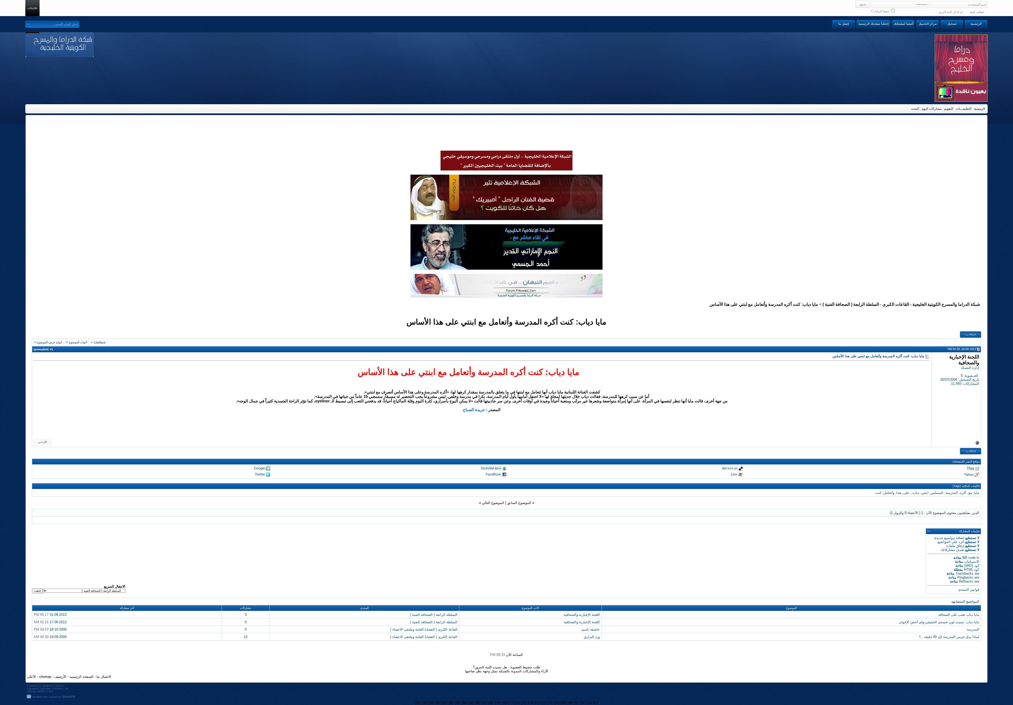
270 (556, 703)
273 (536, 703)
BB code (969, 558)
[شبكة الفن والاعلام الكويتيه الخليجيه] (506, 219)
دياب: (915, 493)
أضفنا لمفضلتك (903, 24)
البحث (915, 109)
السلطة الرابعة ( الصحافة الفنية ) (851, 304)
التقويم (948, 109)
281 (484, 703)
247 (583, 703)
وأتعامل (888, 493)
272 (543, 703)
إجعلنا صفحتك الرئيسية (873, 24)
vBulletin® (48, 685)
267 (576, 703)
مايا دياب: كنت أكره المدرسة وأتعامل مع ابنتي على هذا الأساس (506, 321)
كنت (878, 493)
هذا (898, 493)
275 (523, 703)
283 (471, 703)
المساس (937, 493)
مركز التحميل (927, 24)
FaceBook (493, 474)
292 (418, 703)
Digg (970, 468)
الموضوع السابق (519, 503)
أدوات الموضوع (78, 342)
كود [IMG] (971, 566)
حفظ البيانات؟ (880, 11)
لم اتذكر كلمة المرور (951, 11)
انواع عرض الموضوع (49, 342)
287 (444, 703)
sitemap (45, 677)
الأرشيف (60, 677)
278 (503, 703)
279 (497, 703)
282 (477, 703)
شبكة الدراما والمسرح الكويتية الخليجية (946, 304)
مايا (976, 493)
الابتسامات (971, 562)
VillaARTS (68, 696)
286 (451, 703)
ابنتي (925, 493)
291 (424, 703)
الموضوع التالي (493, 503)
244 (589, 703)
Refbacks (966, 581)
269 (563, 703)
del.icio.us (730, 468)
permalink (41, 349)
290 (431, 703)
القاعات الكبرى (895, 304)
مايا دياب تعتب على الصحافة (958, 615)
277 (510, 703)
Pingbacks (965, 577)
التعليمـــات (963, 109)
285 (457, 703)
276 (517, 703)
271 (550, 703)
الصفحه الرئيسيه (81, 677)
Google (259, 468)
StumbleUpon (491, 468)
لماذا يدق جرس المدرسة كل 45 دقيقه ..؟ (949, 637)
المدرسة (951, 493)
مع (970, 493)
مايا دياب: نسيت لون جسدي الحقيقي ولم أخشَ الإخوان (939, 622)
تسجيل (952, 24)
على (906, 493)
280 (490, 703)
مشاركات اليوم (932, 109)
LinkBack (100, 342)
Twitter (260, 474)
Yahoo (968, 474)
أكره (963, 493)
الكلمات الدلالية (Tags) (966, 486)
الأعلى (31, 677)
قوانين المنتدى (968, 590)
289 (438, 703)
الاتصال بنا (104, 677)
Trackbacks (964, 573)
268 (569, 703)
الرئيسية (976, 24)
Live (734, 474)
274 (530, 703)
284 (464, 703)
